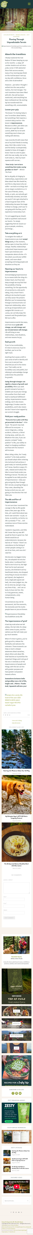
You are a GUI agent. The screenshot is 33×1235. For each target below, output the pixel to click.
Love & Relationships (9, 35)
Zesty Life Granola (16, 723)
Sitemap (4, 1225)
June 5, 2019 (6, 713)
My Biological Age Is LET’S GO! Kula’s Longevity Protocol (16, 817)
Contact (16, 1225)
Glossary (4, 1227)
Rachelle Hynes (16, 713)
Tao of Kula (15, 1227)
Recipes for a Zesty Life (25, 1227)
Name (5, 897)
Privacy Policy (10, 1225)
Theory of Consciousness (8, 1229)
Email (5, 903)
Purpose (9, 1227)
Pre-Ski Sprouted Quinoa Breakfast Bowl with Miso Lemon (16, 865)
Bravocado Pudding (17, 720)
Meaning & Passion (20, 35)
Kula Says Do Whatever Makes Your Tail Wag (16, 771)
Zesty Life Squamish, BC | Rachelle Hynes (12, 1222)
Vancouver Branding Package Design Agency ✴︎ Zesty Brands (14, 1231)
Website (5, 910)
